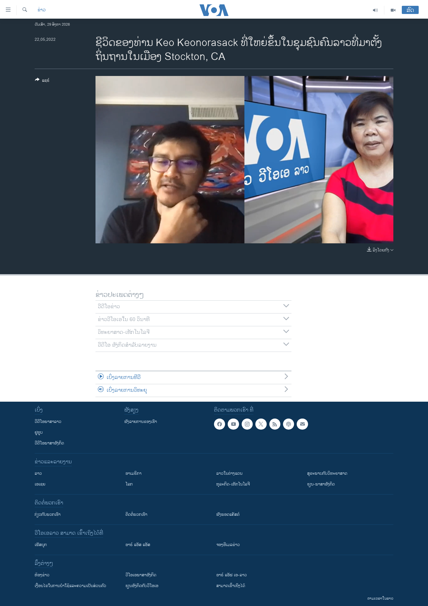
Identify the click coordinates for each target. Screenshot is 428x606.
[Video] (393, 10)
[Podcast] (288, 424)
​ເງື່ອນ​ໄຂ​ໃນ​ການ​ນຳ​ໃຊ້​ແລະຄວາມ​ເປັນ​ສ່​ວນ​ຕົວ (70, 586)
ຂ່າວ (42, 10)
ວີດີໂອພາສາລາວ (48, 422)
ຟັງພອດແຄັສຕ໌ (228, 514)
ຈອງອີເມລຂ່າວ (228, 545)
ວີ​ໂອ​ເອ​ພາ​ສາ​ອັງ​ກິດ (140, 575)
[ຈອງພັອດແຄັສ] (302, 424)
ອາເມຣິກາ (133, 473)
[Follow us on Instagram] (247, 424)
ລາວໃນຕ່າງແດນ (229, 473)
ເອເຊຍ (40, 484)
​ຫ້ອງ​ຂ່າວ (42, 575)
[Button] (42, 81)
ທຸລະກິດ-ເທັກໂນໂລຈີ (233, 484)
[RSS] (274, 424)
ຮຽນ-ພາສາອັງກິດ (321, 484)
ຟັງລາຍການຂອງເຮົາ (140, 422)
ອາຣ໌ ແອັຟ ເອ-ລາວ (231, 575)
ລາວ (38, 473)
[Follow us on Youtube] (233, 424)
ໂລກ (129, 484)
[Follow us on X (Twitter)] (260, 424)
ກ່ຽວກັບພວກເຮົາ (48, 514)
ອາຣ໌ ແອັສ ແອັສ (137, 545)
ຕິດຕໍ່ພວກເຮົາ (136, 514)
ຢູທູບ (39, 432)
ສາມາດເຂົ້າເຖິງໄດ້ (230, 586)
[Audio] (375, 10)
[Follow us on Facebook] (219, 424)
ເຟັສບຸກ (41, 545)
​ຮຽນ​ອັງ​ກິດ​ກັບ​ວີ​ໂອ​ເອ (141, 586)
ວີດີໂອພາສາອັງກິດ (49, 443)
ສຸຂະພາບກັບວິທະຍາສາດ (327, 473)
